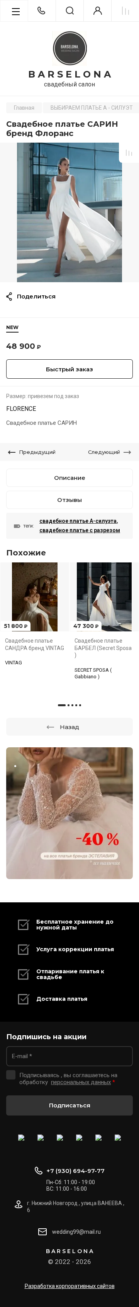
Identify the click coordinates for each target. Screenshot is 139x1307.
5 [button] (80, 705)
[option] (69, 212)
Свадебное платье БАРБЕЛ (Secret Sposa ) (103, 648)
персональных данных (81, 1082)
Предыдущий (37, 452)
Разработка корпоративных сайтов (70, 1286)
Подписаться (69, 1105)
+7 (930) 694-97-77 (75, 1170)
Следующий (104, 452)
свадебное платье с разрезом (79, 530)
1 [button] (62, 705)
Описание (69, 477)
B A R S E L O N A (69, 74)
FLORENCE (21, 408)
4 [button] (76, 705)
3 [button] (72, 705)
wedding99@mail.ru (76, 1232)
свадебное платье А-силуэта (78, 521)
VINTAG (13, 663)
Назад (69, 727)
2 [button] (69, 705)
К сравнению (129, 153)
